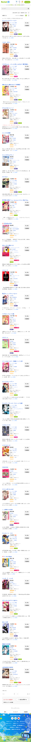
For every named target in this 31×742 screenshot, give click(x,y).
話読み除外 (15, 12)
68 (15, 166)
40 (15, 612)
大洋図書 (15, 183)
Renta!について (9, 721)
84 (15, 303)
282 (16, 74)
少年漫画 (11, 136)
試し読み (27, 22)
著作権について (18, 727)
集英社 (14, 230)
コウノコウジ (12, 276)
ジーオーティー (16, 585)
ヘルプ (14, 721)
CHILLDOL (14, 450)
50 (15, 435)
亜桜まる (14, 649)
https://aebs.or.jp (10, 740)
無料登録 (28, 2)
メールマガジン (22, 723)
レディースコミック (14, 227)
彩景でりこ (14, 24)
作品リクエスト (9, 723)
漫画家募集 (8, 729)
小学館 (14, 49)
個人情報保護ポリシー (21, 725)
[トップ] (4, 2)
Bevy (14, 207)
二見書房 (15, 540)
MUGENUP (15, 674)
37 (15, 283)
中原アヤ (14, 319)
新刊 (5, 712)
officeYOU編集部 (15, 228)
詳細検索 (26, 712)
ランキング (15, 712)
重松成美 (14, 627)
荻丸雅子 (14, 249)
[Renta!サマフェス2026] (8, 2)
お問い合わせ (22, 721)
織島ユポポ (14, 385)
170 (16, 213)
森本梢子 (14, 342)
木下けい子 (14, 182)
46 (15, 457)
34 (15, 657)
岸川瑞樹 (14, 561)
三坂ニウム (14, 68)
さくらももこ (15, 472)
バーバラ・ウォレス (14, 250)
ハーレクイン (15, 252)
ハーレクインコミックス (14, 247)
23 (15, 371)
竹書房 (14, 26)
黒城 (13, 205)
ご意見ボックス (15, 723)
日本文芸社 (15, 278)
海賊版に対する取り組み (16, 729)
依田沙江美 (14, 538)
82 (15, 393)
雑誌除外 (22, 12)
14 (15, 235)
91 (15, 144)
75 (15, 258)
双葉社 (14, 114)
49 (15, 499)
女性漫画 (11, 341)
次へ (28, 694)
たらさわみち (15, 514)
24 (15, 479)
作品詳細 (27, 25)
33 (15, 521)
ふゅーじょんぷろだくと (18, 408)
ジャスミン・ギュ (15, 160)
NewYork (14, 672)
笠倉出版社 (15, 91)
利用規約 (14, 725)
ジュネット (15, 387)
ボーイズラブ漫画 (13, 22)
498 (16, 54)
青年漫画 (11, 158)
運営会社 (23, 729)
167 (16, 98)
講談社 (14, 140)
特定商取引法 (12, 727)
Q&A (18, 721)
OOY (13, 89)
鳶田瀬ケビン (15, 407)
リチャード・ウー (15, 275)
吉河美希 (14, 138)
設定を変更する (23, 699)
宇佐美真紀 (14, 47)
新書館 (14, 430)
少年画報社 (15, 651)
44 (15, 325)
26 (15, 634)
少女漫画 (11, 46)
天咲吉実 (14, 492)
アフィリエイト (9, 725)
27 (15, 546)
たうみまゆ (14, 428)
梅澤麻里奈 (14, 297)
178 (16, 121)
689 (16, 32)
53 (15, 349)
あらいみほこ (15, 113)
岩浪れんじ (14, 583)
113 (16, 190)
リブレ (14, 452)
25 (15, 415)
